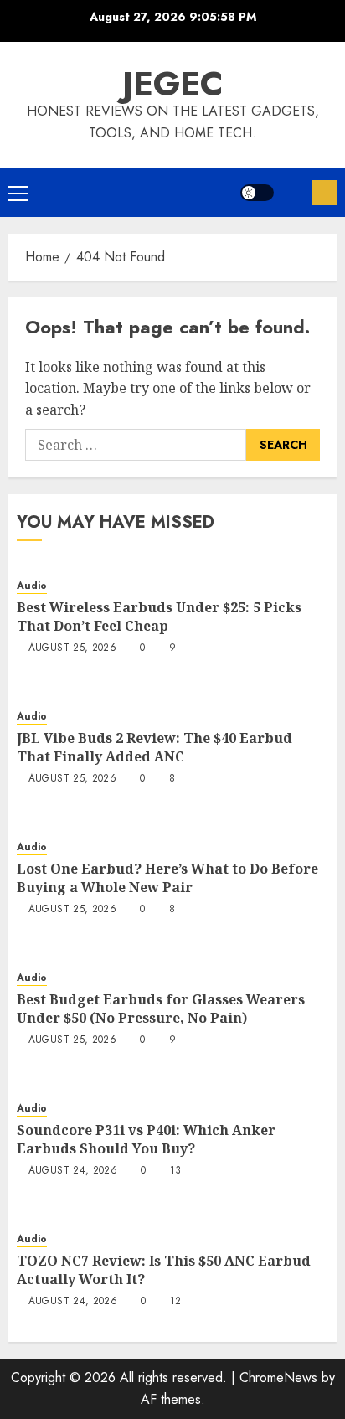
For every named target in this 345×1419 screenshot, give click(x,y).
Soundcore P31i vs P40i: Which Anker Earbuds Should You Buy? (146, 1139)
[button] (18, 192)
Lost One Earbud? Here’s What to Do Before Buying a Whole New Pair (167, 877)
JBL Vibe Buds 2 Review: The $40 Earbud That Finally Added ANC (154, 747)
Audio (32, 586)
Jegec (173, 83)
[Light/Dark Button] (257, 192)
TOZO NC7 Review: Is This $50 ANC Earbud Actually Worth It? (164, 1269)
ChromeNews (278, 1377)
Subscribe (324, 192)
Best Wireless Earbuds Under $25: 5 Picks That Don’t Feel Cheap (159, 616)
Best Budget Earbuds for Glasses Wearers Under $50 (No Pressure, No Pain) (161, 1008)
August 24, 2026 (72, 1171)
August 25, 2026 (72, 648)
